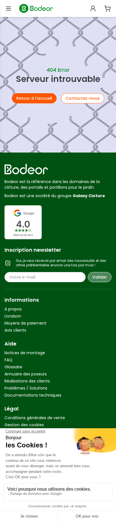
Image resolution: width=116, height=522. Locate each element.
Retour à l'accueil (34, 98)
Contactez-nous (83, 98)
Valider (99, 277)
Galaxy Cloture (89, 196)
